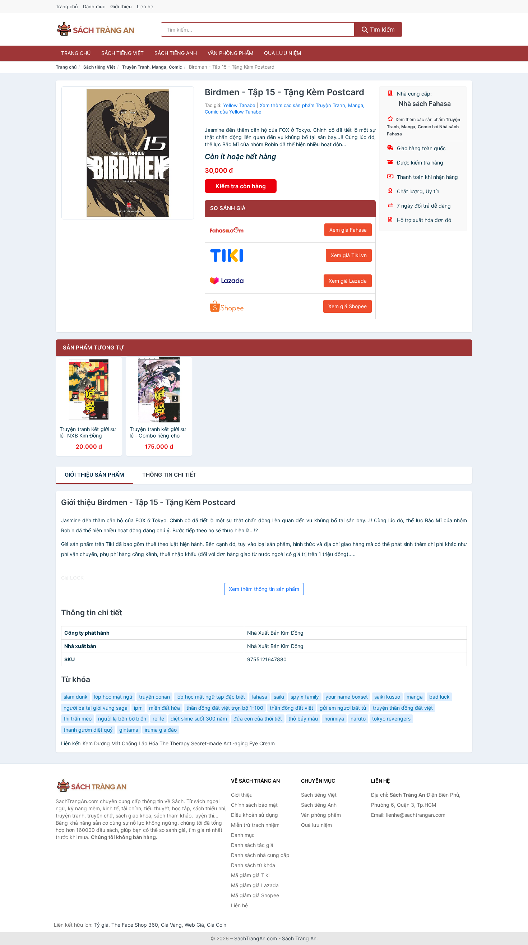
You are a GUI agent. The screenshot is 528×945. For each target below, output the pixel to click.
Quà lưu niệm (282, 53)
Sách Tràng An (299, 938)
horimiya (334, 718)
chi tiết (169, 474)
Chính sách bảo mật (254, 805)
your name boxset (346, 697)
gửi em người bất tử (343, 708)
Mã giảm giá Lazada (255, 885)
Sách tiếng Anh (175, 53)
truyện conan (154, 697)
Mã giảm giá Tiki (250, 875)
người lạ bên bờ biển (122, 718)
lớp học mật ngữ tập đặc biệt (210, 697)
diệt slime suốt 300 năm (199, 718)
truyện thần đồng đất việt (403, 708)
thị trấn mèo (78, 718)
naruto (358, 718)
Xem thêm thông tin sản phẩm (264, 589)
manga (415, 697)
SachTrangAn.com (255, 938)
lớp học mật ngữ (113, 697)
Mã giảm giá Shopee (255, 895)
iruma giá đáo (161, 730)
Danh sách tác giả (252, 845)
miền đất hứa (164, 708)
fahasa (259, 697)
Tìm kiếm (381, 29)
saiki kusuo (387, 697)
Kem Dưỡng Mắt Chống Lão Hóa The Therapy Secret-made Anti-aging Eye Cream (179, 743)
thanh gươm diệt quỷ (88, 730)
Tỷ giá (101, 925)
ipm (138, 708)
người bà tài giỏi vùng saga (96, 708)
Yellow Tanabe (239, 105)
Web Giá (194, 925)
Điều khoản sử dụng (254, 815)
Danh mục (94, 6)
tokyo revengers (391, 718)
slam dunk (76, 697)
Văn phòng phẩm (230, 53)
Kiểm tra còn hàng (241, 186)
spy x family (305, 697)
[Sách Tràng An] (92, 786)
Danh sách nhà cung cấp (260, 855)
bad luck (439, 697)
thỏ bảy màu (303, 718)
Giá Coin (216, 925)
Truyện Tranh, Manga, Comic (152, 67)
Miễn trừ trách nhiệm (255, 825)
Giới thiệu (121, 6)
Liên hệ (145, 6)
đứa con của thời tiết (257, 718)
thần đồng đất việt (291, 708)
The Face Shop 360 (134, 925)
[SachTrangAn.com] (95, 29)
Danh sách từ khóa (253, 865)
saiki (279, 697)
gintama (128, 730)
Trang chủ (67, 6)
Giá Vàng (171, 925)
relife (158, 718)
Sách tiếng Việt (122, 53)
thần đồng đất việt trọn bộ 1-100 (224, 708)
